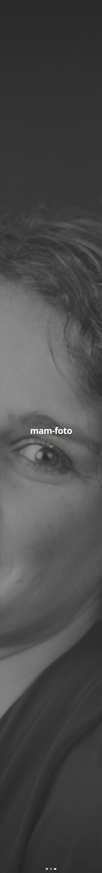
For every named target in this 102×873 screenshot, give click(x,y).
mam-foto (51, 430)
